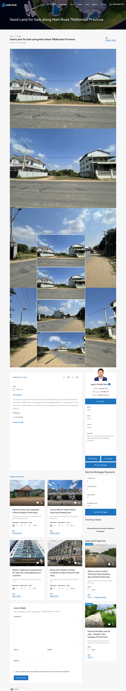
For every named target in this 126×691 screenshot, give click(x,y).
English (16, 689)
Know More (100, 401)
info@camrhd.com (103, 395)
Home (12, 36)
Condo (79, 4)
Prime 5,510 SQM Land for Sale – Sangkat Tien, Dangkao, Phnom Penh (99, 634)
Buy (48, 4)
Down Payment (91, 486)
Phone (89, 424)
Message (90, 433)
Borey (72, 4)
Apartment (63, 4)
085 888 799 (103, 389)
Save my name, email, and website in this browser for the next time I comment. (43, 672)
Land (87, 4)
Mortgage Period (92, 503)
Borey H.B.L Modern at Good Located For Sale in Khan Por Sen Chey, (64, 573)
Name (16, 650)
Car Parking (19, 417)
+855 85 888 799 (118, 4)
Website (16, 661)
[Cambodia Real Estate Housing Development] (9, 6)
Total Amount (91, 478)
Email (50, 650)
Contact (103, 4)
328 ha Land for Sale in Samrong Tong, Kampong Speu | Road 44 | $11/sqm (99, 574)
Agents (94, 4)
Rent (54, 4)
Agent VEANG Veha (99, 384)
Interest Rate (91, 494)
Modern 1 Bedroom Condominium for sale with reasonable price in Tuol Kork (27, 573)
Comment (18, 617)
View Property (27, 501)
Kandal (19, 36)
